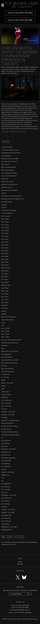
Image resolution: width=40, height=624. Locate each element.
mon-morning (6, 406)
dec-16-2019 (5, 328)
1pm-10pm (4, 277)
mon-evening (6, 403)
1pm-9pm (4, 279)
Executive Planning (7, 372)
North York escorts (7, 71)
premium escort (7, 187)
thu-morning (5, 489)
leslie (3, 389)
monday (4, 409)
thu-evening (5, 487)
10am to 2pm (5, 216)
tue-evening (5, 501)
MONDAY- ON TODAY (8, 415)
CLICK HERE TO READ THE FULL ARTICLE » (13, 132)
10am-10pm (5, 219)
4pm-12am (5, 291)
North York (4, 179)
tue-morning (5, 504)
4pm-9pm (5, 294)
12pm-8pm (5, 271)
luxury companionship (9, 176)
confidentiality (6, 156)
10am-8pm (5, 231)
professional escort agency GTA (12, 199)
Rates (20, 562)
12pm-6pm (5, 265)
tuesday (4, 507)
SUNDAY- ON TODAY (7, 472)
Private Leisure (6, 429)
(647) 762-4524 (24, 605)
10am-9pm (5, 233)
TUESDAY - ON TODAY (8, 510)
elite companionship (8, 167)
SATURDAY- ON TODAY (8, 449)
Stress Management (8, 458)
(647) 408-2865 (23, 607)
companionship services (10, 69)
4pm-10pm (5, 288)
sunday (4, 469)
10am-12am (5, 222)
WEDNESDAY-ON (6, 530)
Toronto (4, 208)
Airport (3, 311)
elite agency (5, 164)
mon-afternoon (6, 400)
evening (4, 366)
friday (3, 380)
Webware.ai (34, 619)
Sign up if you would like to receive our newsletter (20, 590)
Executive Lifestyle (7, 369)
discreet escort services (9, 343)
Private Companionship (9, 426)
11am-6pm (4, 254)
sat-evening (5, 443)
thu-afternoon (6, 484)
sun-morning (5, 466)
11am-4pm (4, 248)
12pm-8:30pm (6, 268)
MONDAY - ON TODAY (8, 412)
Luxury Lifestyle (6, 395)
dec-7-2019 (5, 337)
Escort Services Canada (9, 360)
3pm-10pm (5, 282)
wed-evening (5, 518)
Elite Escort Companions (9, 351)
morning (4, 418)
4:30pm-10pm (6, 285)
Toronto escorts (6, 213)
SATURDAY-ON (5, 452)
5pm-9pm (5, 302)
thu (2, 481)
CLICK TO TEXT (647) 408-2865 (20, 20)
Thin (2, 478)
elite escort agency (8, 170)
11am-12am (5, 242)
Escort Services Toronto (9, 363)
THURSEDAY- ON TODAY (8, 495)
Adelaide (4, 305)
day (2, 325)
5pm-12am (5, 300)
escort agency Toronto (28, 69)
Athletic (3, 314)
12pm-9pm (5, 274)
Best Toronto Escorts (8, 317)
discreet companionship (9, 159)
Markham (4, 397)
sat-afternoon (6, 441)
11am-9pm (4, 259)
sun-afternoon (6, 461)
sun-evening (5, 464)
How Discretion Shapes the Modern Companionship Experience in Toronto (19, 55)
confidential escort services (10, 153)
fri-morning (5, 377)
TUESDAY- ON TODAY (8, 512)
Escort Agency (6, 354)
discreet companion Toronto (11, 340)
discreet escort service (9, 161)
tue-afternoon (6, 498)
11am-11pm (4, 239)
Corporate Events (7, 320)
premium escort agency (9, 190)
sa (2, 438)
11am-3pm (4, 245)
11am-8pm (4, 256)
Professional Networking (9, 432)
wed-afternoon (6, 515)
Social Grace (5, 455)
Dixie (2, 348)
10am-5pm (5, 225)
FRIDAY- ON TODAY (7, 383)
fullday (3, 386)
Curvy (3, 323)
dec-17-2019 (5, 331)
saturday (4, 446)
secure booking (6, 202)
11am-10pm (5, 236)
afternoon (4, 308)
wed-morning (6, 521)
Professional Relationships (10, 435)
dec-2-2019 (5, 334)
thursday (4, 492)
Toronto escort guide (8, 210)
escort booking (6, 357)
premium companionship (10, 420)
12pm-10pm (5, 262)
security (4, 205)
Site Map (20, 564)
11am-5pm (4, 251)
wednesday (5, 524)
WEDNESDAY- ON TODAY (9, 527)
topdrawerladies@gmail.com (20, 610)
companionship (6, 147)
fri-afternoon (5, 374)
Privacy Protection (7, 423)
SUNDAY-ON (5, 475)
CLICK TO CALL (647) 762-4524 (20, 13)
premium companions (9, 184)
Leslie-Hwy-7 (5, 392)
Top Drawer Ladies (14, 619)
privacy (17, 71)
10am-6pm (5, 228)
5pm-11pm (4, 297)
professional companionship (11, 196)
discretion (14, 73)
